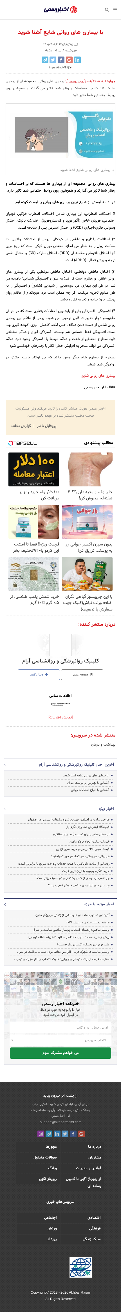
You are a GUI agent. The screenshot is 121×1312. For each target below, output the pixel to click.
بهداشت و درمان (103, 745)
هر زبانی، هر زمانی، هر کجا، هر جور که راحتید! (80, 856)
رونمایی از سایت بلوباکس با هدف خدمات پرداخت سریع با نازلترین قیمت (63, 863)
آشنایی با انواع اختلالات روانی (90, 790)
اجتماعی (50, 1218)
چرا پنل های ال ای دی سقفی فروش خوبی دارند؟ (78, 885)
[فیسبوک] (73, 1134)
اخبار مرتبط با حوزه (99, 904)
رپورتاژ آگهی (48, 1179)
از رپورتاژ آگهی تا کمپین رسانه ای (83, 1182)
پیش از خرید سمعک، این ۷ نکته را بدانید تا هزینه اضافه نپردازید (68, 937)
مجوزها (51, 1147)
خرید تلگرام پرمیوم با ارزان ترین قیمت (85, 871)
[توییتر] (65, 1134)
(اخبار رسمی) (76, 81)
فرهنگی (95, 1229)
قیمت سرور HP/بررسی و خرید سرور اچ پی (82, 849)
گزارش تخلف (21, 426)
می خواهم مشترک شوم (60, 1053)
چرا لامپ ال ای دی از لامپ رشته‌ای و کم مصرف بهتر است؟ (72, 878)
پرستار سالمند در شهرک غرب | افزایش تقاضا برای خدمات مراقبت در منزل (63, 951)
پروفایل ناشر (46, 426)
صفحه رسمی (80, 674)
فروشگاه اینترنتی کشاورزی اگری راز (87, 827)
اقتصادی (94, 1218)
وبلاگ (52, 1168)
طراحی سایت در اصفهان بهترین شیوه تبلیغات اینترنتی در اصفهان (68, 819)
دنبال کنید (37, 674)
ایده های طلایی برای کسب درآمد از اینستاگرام (81, 834)
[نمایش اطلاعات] (60, 718)
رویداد (52, 1239)
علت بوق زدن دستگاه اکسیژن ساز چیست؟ (83, 944)
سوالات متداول (45, 1158)
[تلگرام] (49, 1134)
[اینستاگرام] (40, 1134)
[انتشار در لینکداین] (77, 60)
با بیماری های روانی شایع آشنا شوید (86, 775)
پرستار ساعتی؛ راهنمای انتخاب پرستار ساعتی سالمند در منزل (71, 929)
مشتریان (94, 1158)
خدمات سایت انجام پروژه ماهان (89, 841)
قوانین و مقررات (88, 1168)
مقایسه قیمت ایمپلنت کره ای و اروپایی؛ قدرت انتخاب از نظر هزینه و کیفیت (61, 959)
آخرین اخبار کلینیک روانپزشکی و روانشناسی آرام (76, 765)
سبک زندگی (92, 1239)
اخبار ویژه (106, 809)
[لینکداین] (57, 1134)
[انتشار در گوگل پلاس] (69, 60)
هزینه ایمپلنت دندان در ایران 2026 (87, 922)
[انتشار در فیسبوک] (61, 60)
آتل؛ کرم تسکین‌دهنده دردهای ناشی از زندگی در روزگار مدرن (72, 915)
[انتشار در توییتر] (53, 60)
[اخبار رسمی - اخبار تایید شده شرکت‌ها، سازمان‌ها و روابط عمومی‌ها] (61, 10)
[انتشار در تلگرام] (45, 60)
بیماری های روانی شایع (98, 376)
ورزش (52, 1229)
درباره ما (94, 1147)
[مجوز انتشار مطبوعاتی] (81, 1268)
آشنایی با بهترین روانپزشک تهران (88, 782)
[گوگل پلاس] (81, 1134)
